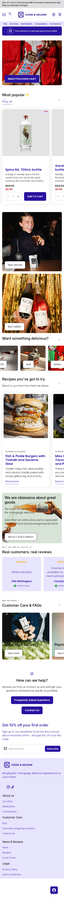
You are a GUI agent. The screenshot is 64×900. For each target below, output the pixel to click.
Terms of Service (11, 874)
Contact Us (55, 24)
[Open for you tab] (54, 890)
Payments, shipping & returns (18, 828)
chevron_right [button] (59, 100)
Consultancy (41, 24)
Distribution (26, 24)
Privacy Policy (9, 869)
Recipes (6, 852)
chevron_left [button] (5, 100)
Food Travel (8, 857)
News (5, 847)
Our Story (14, 24)
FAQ (5, 24)
